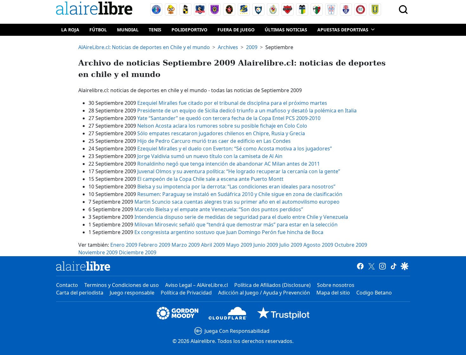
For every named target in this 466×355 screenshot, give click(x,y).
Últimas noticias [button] (286, 30)
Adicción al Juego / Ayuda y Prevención (264, 292)
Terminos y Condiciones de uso (121, 285)
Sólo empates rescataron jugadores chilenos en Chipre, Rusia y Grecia (221, 133)
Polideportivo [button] (189, 30)
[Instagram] (382, 266)
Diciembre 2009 (137, 252)
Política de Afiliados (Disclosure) (272, 285)
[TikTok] (393, 266)
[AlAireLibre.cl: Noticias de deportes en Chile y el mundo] (83, 266)
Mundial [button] (128, 30)
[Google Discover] (404, 266)
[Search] (403, 9)
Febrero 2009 (154, 244)
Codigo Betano (374, 292)
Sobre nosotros (335, 285)
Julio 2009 (290, 244)
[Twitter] (371, 266)
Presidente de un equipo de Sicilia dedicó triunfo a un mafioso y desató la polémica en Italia (247, 110)
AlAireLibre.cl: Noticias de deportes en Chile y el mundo (144, 47)
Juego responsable (132, 292)
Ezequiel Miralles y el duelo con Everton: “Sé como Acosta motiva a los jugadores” (234, 148)
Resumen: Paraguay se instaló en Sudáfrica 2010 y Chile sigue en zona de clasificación (239, 194)
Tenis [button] (155, 30)
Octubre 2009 (350, 244)
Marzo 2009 (186, 244)
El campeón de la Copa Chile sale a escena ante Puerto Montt (210, 178)
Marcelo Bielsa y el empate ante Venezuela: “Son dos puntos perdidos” (218, 209)
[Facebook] (360, 266)
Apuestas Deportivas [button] (342, 30)
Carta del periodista (79, 292)
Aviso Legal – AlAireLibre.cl (196, 285)
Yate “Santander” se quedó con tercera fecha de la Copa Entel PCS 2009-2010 (228, 118)
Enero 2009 (123, 244)
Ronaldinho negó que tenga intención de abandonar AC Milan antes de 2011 (228, 163)
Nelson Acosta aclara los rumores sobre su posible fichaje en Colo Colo (222, 125)
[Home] (95, 9)
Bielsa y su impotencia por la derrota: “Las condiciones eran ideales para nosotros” (236, 186)
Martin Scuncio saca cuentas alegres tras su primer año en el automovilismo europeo (237, 201)
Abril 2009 (213, 244)
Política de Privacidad (186, 292)
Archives (228, 47)
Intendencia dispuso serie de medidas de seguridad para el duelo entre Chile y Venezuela (241, 216)
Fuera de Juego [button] (236, 30)
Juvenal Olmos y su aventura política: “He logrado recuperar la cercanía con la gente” (238, 171)
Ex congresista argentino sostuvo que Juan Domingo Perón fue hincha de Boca (228, 232)
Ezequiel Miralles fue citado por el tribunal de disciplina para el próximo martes (232, 102)
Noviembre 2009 (98, 252)
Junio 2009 (265, 244)
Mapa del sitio (333, 292)
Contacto (67, 285)
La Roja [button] (70, 30)
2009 (251, 47)
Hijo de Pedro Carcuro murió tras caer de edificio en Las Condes (214, 140)
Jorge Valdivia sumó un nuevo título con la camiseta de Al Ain (209, 156)
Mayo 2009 (239, 244)
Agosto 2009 (318, 244)
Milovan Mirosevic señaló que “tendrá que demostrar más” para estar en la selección (236, 224)
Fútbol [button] (98, 30)
